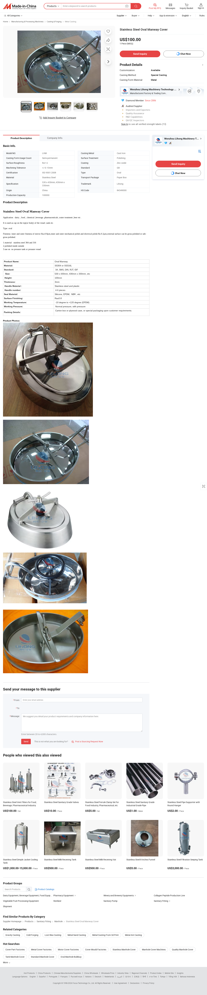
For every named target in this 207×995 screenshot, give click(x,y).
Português (53, 976)
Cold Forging (32, 935)
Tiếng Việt (173, 976)
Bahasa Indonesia (187, 976)
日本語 (136, 976)
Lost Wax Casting (53, 935)
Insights (180, 973)
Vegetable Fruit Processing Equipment (21, 900)
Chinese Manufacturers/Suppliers (67, 973)
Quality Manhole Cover (182, 949)
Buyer (134, 15)
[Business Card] (199, 151)
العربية (119, 976)
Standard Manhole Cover (42, 956)
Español (42, 976)
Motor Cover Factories (68, 949)
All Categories (13, 15)
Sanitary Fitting (161, 900)
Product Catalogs (45, 889)
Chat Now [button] (185, 53)
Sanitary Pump (110, 900)
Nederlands (109, 976)
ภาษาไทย (153, 976)
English (33, 976)
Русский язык (76, 976)
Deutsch (98, 976)
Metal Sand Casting (77, 935)
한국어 (128, 976)
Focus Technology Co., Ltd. (84, 983)
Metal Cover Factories (41, 949)
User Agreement (120, 983)
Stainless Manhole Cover (124, 949)
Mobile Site (169, 973)
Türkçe (162, 976)
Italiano (88, 976)
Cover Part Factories (15, 949)
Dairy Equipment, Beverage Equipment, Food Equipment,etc (30, 895)
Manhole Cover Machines (154, 949)
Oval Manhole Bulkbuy (71, 956)
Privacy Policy (148, 983)
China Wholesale (91, 973)
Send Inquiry (140, 53)
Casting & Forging (54, 21)
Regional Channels (139, 973)
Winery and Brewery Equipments (119, 895)
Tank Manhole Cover (15, 956)
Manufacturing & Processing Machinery (27, 21)
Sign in (201, 8)
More (5, 962)
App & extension (167, 15)
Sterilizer (57, 900)
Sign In (124, 124)
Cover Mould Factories (95, 949)
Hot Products (29, 973)
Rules (202, 15)
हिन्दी (144, 976)
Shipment (7, 906)
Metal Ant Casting (133, 935)
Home (5, 21)
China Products (44, 973)
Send (26, 741)
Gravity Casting (12, 935)
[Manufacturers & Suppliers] (19, 6)
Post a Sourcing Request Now (87, 741)
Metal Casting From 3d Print (105, 935)
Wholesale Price (107, 973)
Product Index (156, 973)
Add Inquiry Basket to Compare (59, 117)
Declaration (135, 983)
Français (64, 976)
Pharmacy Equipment (63, 895)
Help (150, 15)
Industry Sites (123, 973)
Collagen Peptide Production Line (169, 895)
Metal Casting (70, 21)
